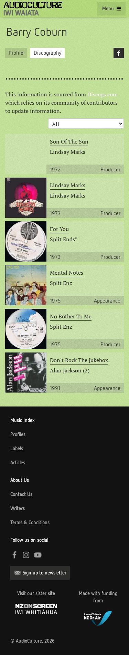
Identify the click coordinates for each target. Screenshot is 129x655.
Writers (17, 508)
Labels (16, 448)
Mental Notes (66, 272)
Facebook (119, 53)
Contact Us (21, 494)
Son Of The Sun (69, 141)
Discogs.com (102, 94)
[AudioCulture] (32, 8)
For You (59, 228)
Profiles (17, 434)
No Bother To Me (71, 316)
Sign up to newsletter (44, 572)
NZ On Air (98, 617)
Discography (47, 53)
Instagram (26, 555)
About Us (19, 480)
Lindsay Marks (67, 185)
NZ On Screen (36, 609)
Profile (16, 53)
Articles (17, 462)
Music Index (22, 420)
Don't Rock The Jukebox (79, 360)
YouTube (38, 555)
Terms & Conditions (30, 522)
